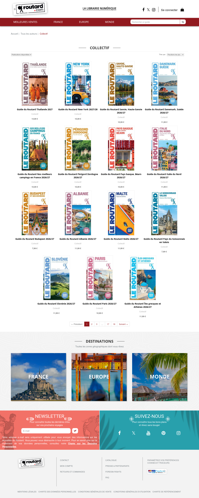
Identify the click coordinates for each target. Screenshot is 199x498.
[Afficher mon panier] (182, 9)
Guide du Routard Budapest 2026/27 (34, 238)
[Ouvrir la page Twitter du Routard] (148, 9)
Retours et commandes (72, 471)
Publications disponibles (21, 54)
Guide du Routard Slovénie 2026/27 (56, 303)
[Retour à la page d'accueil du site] (39, 9)
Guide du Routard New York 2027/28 (77, 109)
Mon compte (66, 466)
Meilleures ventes (25, 22)
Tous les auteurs (29, 33)
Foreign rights (113, 471)
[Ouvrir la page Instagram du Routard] (155, 9)
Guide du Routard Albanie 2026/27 (78, 238)
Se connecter (169, 10)
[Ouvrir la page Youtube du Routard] (148, 433)
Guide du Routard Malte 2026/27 (121, 238)
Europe (84, 22)
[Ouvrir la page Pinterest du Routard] (163, 433)
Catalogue (111, 460)
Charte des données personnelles (57, 491)
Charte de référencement (167, 491)
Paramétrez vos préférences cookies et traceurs (163, 461)
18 (114, 324)
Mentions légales (27, 491)
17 (108, 324)
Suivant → (123, 324)
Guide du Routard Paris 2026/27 (99, 303)
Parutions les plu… (175, 54)
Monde (109, 22)
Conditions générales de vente (94, 491)
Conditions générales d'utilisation (131, 491)
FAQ (107, 477)
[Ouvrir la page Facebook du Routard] (143, 9)
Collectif (34, 114)
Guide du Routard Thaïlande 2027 (35, 109)
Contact (64, 460)
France (58, 22)
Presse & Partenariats (117, 466)
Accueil (14, 33)
